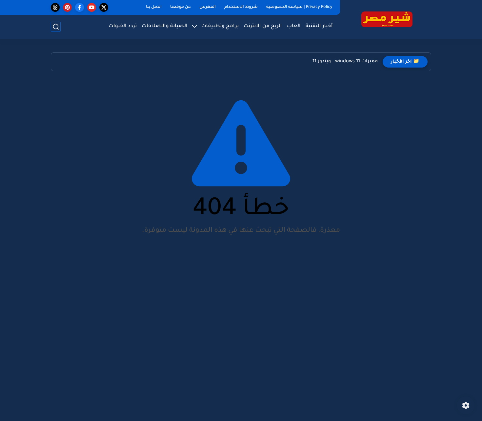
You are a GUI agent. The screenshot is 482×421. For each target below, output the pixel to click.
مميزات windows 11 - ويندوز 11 (345, 61)
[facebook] (79, 7)
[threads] (55, 7)
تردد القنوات (123, 26)
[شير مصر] (387, 19)
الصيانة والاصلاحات (165, 26)
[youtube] (91, 7)
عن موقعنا (180, 7)
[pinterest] (67, 7)
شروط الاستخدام (241, 7)
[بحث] (56, 27)
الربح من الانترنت (263, 26)
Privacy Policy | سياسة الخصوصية (299, 7)
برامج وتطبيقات (220, 26)
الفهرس (207, 7)
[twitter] (103, 7)
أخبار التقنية (319, 26)
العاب (294, 26)
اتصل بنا (154, 7)
